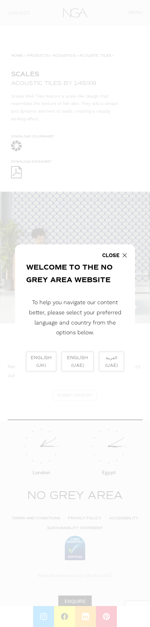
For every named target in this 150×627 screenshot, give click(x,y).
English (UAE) (77, 361)
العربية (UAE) (111, 361)
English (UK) (41, 361)
